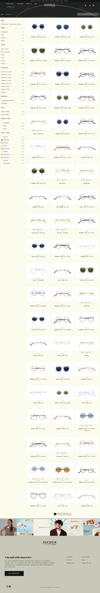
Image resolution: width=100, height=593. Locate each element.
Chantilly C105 (6, 72)
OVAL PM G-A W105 (87, 207)
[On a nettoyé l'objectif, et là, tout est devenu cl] (25, 527)
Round (3, 41)
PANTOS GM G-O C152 (38, 84)
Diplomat (6, 123)
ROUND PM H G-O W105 (62, 330)
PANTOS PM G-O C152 (62, 306)
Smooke (5, 160)
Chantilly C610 (6, 80)
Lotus (5, 146)
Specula (62, 183)
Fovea (87, 355)
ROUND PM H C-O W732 (38, 379)
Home (2, 14)
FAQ (36, 3)
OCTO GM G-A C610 (38, 429)
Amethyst (6, 140)
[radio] (31, 130)
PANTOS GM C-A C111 (87, 330)
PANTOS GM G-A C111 (38, 108)
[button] (90, 5)
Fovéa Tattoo (38, 134)
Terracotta (7, 154)
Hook (4, 128)
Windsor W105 (5, 86)
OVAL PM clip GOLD (62, 403)
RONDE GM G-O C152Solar (62, 482)
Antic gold (4, 49)
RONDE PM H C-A (38, 157)
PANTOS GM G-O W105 (87, 108)
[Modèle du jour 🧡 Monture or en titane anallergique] (58, 527)
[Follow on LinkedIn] (10, 587)
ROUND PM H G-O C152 (62, 157)
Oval (2, 35)
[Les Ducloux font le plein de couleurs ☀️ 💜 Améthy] (75, 527)
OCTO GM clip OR (86, 280)
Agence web (56, 587)
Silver (3, 60)
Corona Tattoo (62, 233)
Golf (4, 126)
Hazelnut (6, 148)
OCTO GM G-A (62, 506)
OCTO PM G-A (87, 403)
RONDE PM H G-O (62, 429)
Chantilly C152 (6, 77)
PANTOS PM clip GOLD (62, 108)
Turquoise (6, 163)
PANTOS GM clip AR (62, 37)
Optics (5, 137)
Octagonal (4, 32)
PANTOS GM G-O (86, 379)
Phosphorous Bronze (7, 100)
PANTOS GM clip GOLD (38, 61)
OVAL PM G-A (38, 355)
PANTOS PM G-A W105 (87, 84)
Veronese (6, 157)
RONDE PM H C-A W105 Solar (86, 430)
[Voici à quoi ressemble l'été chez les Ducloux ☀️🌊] (91, 527)
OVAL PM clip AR (38, 256)
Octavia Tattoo (62, 456)
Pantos (3, 38)
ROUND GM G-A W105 (38, 456)
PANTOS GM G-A (86, 157)
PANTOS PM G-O (86, 506)
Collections (9, 3)
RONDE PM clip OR (87, 37)
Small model (5, 114)
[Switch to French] (85, 5)
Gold (2, 55)
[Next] (70, 514)
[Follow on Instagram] (7, 587)
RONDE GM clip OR (38, 183)
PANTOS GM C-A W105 (38, 506)
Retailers (20, 3)
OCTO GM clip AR (62, 379)
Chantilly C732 (6, 83)
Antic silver (5, 52)
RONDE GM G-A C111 (86, 233)
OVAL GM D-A (38, 403)
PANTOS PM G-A (38, 207)
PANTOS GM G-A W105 (62, 61)
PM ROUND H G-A (62, 207)
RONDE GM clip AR (62, 134)
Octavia (87, 306)
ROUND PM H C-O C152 (86, 456)
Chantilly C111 (6, 75)
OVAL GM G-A (62, 280)
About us (29, 3)
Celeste (5, 143)
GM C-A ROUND (38, 280)
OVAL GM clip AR (38, 330)
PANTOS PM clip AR (62, 84)
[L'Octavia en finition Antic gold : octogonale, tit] (41, 527)
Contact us (10, 7)
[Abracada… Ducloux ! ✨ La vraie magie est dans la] (8, 527)
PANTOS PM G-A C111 (62, 256)
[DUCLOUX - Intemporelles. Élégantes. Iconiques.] (50, 5)
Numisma (87, 183)
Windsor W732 (5, 89)
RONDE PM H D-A (87, 256)
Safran (5, 151)
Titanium (4, 103)
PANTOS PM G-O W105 (87, 482)
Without (3, 92)
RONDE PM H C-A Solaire (38, 482)
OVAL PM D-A (62, 355)
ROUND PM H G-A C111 (86, 134)
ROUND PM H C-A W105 (38, 306)
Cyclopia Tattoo (38, 233)
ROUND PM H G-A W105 (86, 61)
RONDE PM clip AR (38, 37)
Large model (5, 111)
